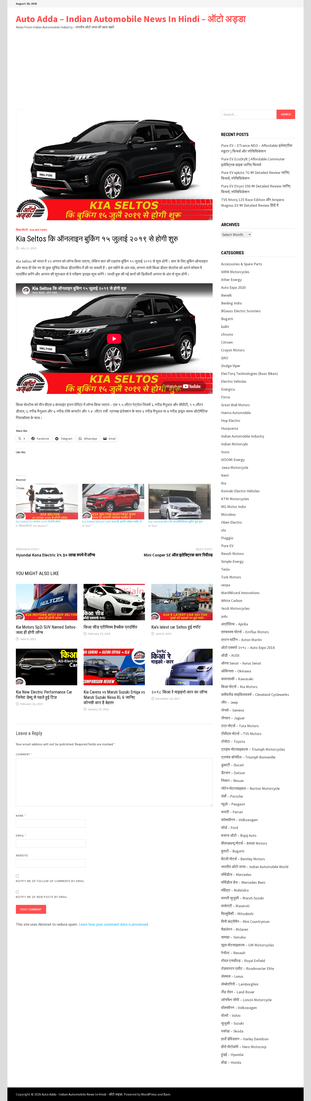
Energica (228, 389)
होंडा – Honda (231, 1062)
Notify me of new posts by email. (42, 897)
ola (223, 530)
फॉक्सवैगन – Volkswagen (239, 819)
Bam (166, 1094)
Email (21, 835)
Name (21, 815)
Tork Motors (231, 577)
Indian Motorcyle (234, 444)
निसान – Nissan (232, 780)
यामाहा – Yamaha (233, 937)
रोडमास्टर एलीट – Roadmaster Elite (247, 968)
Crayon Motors (233, 350)
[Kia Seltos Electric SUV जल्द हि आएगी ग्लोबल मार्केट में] (113, 501)
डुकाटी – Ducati (232, 764)
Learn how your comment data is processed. (114, 924)
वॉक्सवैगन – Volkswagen (239, 1007)
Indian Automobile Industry (242, 436)
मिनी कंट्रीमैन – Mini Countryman (245, 921)
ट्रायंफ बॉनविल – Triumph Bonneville (248, 757)
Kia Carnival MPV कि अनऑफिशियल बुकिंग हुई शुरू (176, 521)
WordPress (149, 1094)
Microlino (228, 514)
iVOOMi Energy (233, 459)
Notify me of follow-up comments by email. (50, 881)
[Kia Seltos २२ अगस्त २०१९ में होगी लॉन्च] (47, 501)
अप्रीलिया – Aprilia (234, 624)
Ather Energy (231, 279)
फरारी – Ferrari (232, 811)
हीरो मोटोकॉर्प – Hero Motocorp (243, 1046)
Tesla (225, 569)
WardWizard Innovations (240, 592)
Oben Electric (231, 522)
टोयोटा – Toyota (233, 741)
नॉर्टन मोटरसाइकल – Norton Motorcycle (250, 788)
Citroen (227, 342)
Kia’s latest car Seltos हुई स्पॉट (176, 627)
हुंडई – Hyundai (232, 1054)
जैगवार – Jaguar (233, 718)
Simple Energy (232, 561)
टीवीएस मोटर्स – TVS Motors (241, 733)
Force (225, 397)
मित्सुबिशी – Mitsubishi (237, 913)
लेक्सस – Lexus (232, 976)
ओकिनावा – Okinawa (236, 671)
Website (22, 855)
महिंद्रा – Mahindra (235, 890)
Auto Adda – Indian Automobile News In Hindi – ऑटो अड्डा (131, 19)
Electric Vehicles (233, 381)
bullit (225, 326)
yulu (224, 616)
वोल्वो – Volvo (231, 1015)
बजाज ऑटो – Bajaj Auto (238, 835)
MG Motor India (233, 506)
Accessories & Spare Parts (241, 263)
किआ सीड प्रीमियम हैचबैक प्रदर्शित (110, 627)
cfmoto (227, 334)
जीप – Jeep (229, 702)
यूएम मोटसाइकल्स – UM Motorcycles (247, 945)
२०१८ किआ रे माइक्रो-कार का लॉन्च (179, 692)
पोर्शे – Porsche (232, 796)
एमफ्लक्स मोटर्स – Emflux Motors (245, 631)
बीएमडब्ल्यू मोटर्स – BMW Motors (244, 843)
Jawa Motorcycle (234, 467)
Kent (225, 475)
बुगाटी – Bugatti (232, 851)
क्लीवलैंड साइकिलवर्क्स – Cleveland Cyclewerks (255, 694)
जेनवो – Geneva (232, 710)
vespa (225, 584)
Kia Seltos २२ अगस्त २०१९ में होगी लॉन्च (38, 521)
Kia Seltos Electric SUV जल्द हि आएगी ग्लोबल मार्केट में (112, 521)
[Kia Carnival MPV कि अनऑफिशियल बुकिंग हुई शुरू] (180, 501)
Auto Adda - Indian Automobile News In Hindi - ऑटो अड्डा (82, 1094)
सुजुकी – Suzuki (232, 1023)
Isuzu (225, 451)
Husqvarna (229, 428)
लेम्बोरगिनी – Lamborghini (239, 984)
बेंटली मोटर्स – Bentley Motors (243, 858)
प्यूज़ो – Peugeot (233, 804)
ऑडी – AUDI (230, 655)
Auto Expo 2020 (233, 287)
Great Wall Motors (235, 404)
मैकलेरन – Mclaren (234, 929)
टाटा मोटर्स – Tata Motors (240, 725)
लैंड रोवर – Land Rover (238, 992)
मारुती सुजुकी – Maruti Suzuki (242, 898)
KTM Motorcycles (235, 498)
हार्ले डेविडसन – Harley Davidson (244, 1038)
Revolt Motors (232, 553)
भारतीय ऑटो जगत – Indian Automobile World (254, 866)
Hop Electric (230, 420)
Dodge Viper (230, 365)
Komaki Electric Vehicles (240, 491)
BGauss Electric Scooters (241, 310)
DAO (224, 357)
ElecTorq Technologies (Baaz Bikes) (249, 373)
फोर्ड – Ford (229, 827)
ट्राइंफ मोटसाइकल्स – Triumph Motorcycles (253, 749)
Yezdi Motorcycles (235, 608)
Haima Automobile (236, 412)
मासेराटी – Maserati (235, 905)
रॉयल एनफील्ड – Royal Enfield (243, 960)
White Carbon (231, 600)
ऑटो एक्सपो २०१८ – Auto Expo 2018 (248, 647)
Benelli (226, 295)
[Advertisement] (155, 69)
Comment (24, 754)
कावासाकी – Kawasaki (237, 678)
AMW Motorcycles (235, 271)
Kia (223, 483)
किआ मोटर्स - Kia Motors (31, 230)
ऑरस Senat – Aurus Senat (241, 663)
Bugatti (227, 318)
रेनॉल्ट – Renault (233, 952)
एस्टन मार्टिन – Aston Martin (241, 639)
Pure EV (227, 545)
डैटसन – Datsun (233, 772)
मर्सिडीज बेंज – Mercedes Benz (243, 882)
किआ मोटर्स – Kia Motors (239, 686)
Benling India (231, 303)
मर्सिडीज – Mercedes (236, 874)
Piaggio (227, 537)
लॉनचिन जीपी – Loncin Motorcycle (246, 999)
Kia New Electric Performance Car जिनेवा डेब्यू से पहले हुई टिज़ (44, 695)
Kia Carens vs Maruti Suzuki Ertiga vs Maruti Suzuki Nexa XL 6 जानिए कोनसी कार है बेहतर (114, 697)
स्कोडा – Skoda (232, 1031)
